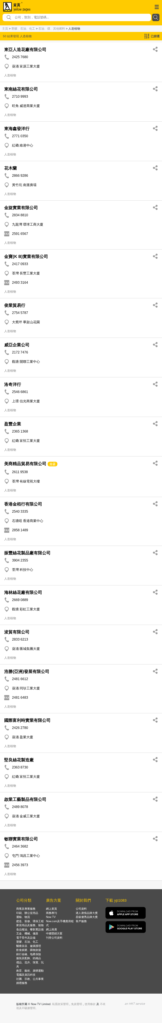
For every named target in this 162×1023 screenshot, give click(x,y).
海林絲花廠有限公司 (23, 592)
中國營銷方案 (54, 933)
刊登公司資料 (54, 937)
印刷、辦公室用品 (27, 913)
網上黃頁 (51, 908)
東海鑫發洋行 (17, 128)
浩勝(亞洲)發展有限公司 (26, 671)
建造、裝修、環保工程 (30, 921)
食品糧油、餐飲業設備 (30, 929)
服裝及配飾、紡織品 (28, 958)
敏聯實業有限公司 (21, 839)
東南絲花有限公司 (21, 89)
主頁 (5, 28)
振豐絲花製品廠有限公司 (27, 553)
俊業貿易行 (14, 305)
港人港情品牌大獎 (87, 913)
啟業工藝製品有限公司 (25, 799)
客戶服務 (81, 921)
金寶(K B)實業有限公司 (26, 256)
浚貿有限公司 (17, 632)
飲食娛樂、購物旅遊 (28, 950)
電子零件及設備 (25, 937)
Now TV (51, 917)
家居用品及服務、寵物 (30, 925)
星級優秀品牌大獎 (87, 917)
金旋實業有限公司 (21, 207)
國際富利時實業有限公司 (27, 720)
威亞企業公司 (17, 344)
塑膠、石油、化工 (23, 28)
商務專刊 (51, 913)
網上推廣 (51, 929)
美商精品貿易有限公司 (25, 463)
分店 (52, 464)
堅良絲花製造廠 (19, 759)
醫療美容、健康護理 (28, 946)
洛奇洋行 (12, 384)
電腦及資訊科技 (25, 974)
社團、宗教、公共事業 (30, 979)
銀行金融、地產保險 (28, 954)
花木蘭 (10, 168)
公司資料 (81, 908)
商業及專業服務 (25, 908)
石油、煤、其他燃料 (51, 28)
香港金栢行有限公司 (23, 504)
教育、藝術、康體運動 (30, 970)
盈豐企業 (12, 424)
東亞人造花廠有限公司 (25, 49)
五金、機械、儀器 (27, 933)
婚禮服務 (21, 983)
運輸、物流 (23, 917)
